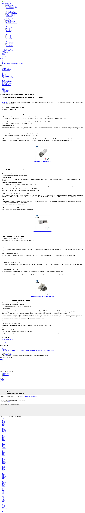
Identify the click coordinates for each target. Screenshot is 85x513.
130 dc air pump (8, 34)
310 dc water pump (9, 28)
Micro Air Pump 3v (39, 350)
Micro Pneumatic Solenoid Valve (11, 23)
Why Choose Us (5, 92)
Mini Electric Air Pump (31, 350)
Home (3, 2)
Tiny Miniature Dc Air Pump (6, 350)
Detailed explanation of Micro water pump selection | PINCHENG (12, 63)
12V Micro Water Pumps (10, 8)
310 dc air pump (8, 35)
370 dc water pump (9, 29)
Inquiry (1, 359)
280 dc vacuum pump (9, 41)
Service (3, 51)
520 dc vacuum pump (9, 45)
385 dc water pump (9, 27)
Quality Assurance (7, 55)
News (3, 53)
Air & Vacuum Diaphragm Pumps (11, 13)
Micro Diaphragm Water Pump (11, 5)
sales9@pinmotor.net (8, 354)
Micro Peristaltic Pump (7, 48)
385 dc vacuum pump (9, 43)
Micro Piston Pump (9, 16)
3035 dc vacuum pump (9, 46)
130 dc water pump (9, 26)
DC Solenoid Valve (7, 19)
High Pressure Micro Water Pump (11, 7)
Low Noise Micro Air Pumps (10, 11)
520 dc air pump (8, 37)
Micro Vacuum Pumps (7, 17)
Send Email (2, 379)
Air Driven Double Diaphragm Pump (48, 350)
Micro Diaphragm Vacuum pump (9, 39)
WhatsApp (2, 380)
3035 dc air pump (9, 38)
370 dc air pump (8, 36)
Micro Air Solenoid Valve (10, 20)
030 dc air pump (8, 33)
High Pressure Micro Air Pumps (11, 12)
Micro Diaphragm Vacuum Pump (11, 18)
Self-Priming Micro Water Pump (11, 6)
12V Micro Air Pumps (9, 10)
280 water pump (8, 31)
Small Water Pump (7, 4)
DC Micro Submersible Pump (9, 49)
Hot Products (4, 347)
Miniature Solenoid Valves (8, 50)
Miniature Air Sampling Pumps (11, 14)
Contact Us (4, 56)
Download (6, 52)
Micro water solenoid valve (10, 21)
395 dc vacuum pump (9, 44)
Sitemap (3, 348)
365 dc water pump (9, 30)
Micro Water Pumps (7, 25)
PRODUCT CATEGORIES (6, 3)
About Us (3, 54)
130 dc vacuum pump (9, 40)
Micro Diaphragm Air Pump (10, 15)
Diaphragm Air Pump (24, 350)
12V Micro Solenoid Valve (10, 22)
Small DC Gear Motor (5, 90)
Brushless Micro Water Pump (6, 72)
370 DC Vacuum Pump (10, 42)
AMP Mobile (4, 349)
